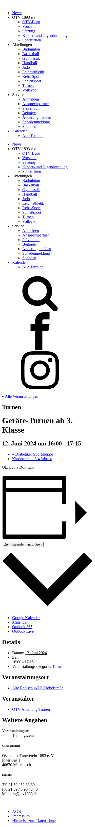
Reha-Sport (31, 76)
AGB (16, 811)
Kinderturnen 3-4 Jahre (32, 459)
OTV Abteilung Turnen (31, 709)
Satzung (28, 31)
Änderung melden (36, 117)
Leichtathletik (33, 72)
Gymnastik (31, 58)
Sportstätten (31, 40)
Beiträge (29, 113)
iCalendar (20, 622)
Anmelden (30, 99)
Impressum (21, 816)
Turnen (28, 85)
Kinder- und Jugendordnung (45, 35)
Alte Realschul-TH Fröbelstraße (37, 688)
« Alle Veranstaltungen (20, 396)
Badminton (31, 49)
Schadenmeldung (36, 122)
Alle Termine (32, 135)
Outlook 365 (22, 627)
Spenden (29, 126)
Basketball (30, 54)
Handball (29, 63)
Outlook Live (23, 631)
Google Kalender (26, 618)
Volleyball (30, 90)
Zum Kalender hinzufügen (23, 544)
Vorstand (29, 26)
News (17, 13)
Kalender (19, 131)
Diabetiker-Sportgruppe (32, 454)
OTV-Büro (31, 22)
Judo (26, 67)
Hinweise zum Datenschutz (34, 820)
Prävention (31, 108)
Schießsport (31, 81)
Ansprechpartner (35, 104)
